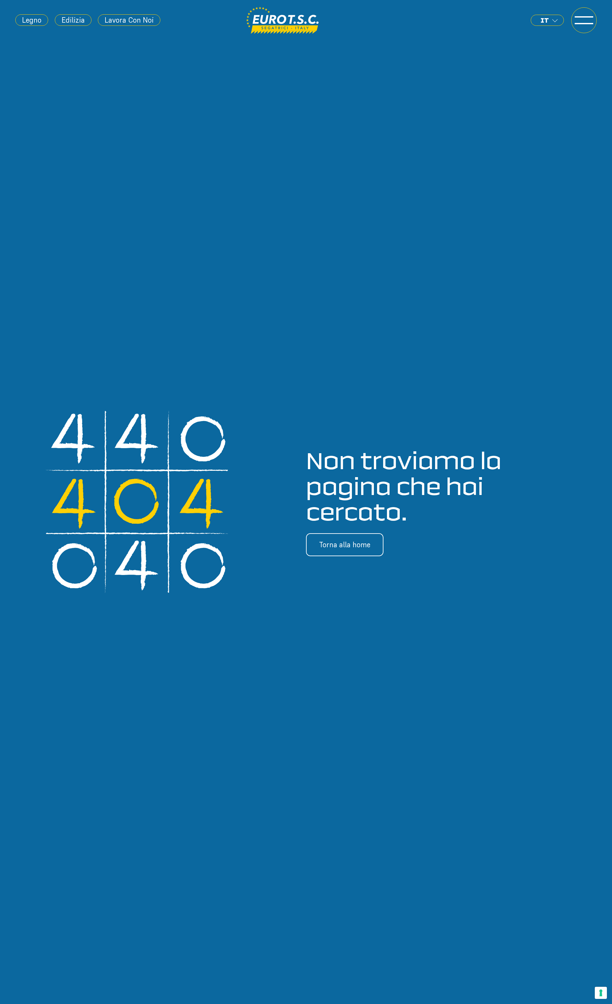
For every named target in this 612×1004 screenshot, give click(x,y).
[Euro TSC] (282, 20)
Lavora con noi (129, 20)
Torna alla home (344, 544)
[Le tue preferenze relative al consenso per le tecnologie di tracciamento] (601, 993)
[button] (547, 20)
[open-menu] (584, 20)
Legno (31, 20)
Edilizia (73, 20)
